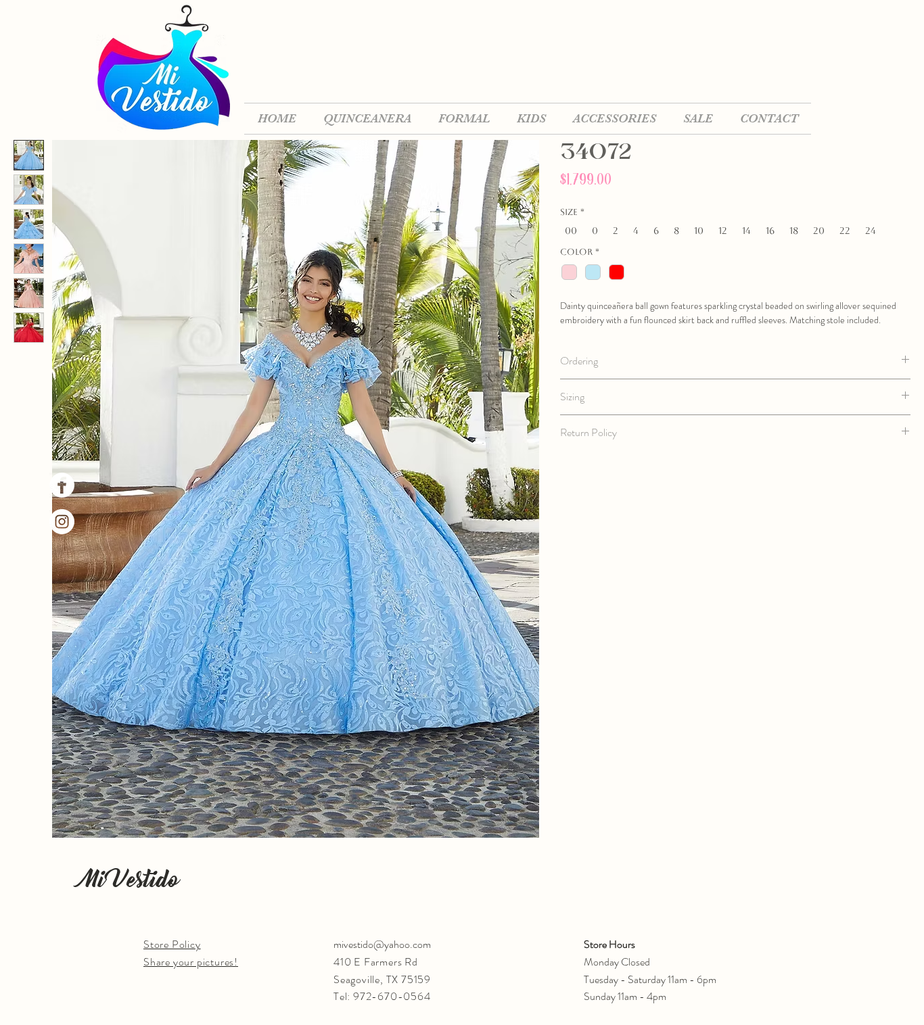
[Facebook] (61, 485)
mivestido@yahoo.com (382, 944)
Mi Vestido (130, 879)
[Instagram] (61, 521)
